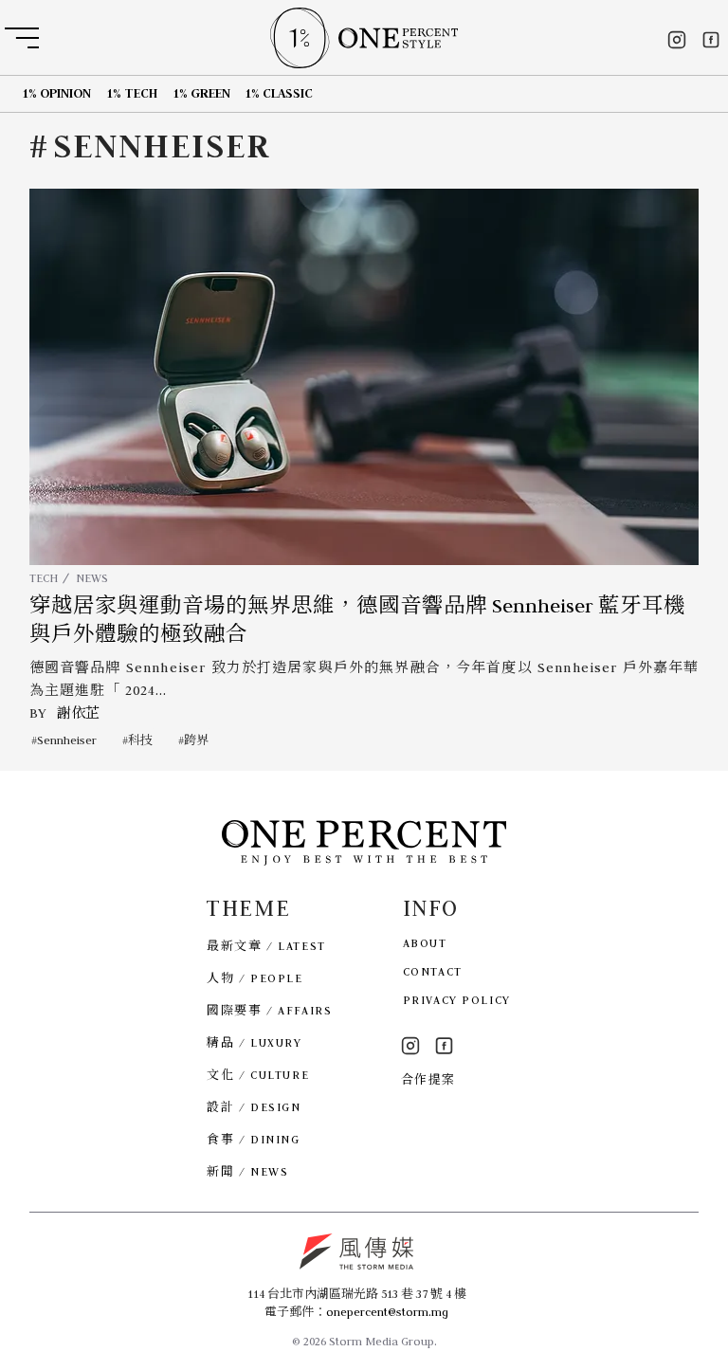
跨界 (196, 740)
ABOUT (425, 943)
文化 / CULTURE (258, 1075)
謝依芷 (78, 713)
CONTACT (433, 971)
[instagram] (677, 40)
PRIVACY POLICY (457, 1000)
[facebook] (711, 40)
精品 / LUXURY (254, 1042)
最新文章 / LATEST (266, 946)
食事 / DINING (253, 1139)
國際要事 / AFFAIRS (269, 1010)
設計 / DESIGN (253, 1107)
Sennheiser (67, 740)
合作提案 (428, 1079)
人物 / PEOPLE (254, 978)
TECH (43, 578)
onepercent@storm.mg (387, 1312)
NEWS (92, 578)
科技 (140, 740)
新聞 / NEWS (247, 1171)
